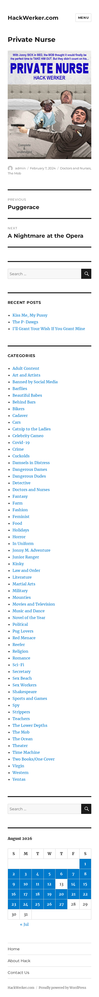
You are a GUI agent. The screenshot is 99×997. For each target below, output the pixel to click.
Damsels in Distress (31, 462)
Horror (18, 536)
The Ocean (22, 738)
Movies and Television (33, 604)
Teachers (21, 718)
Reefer (18, 644)
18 (38, 894)
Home (14, 949)
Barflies (19, 388)
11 (37, 884)
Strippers (21, 711)
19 (49, 894)
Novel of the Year (28, 617)
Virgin (18, 765)
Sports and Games (29, 698)
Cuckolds (21, 456)
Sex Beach (22, 678)
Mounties (21, 597)
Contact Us (18, 972)
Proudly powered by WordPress (62, 988)
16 (14, 894)
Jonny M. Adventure (31, 550)
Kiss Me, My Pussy (29, 315)
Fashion (20, 509)
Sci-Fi (18, 664)
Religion (20, 651)
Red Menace (24, 637)
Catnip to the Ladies (31, 429)
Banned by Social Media (35, 381)
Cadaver (20, 415)
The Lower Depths (29, 725)
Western (20, 772)
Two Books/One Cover (33, 759)
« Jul (24, 924)
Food (17, 523)
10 (26, 884)
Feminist (21, 516)
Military (20, 590)
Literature (22, 577)
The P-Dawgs (25, 322)
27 (61, 904)
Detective (21, 482)
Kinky (18, 563)
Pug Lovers (22, 631)
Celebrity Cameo (27, 435)
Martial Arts (23, 584)
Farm (17, 503)
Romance (21, 658)
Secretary (21, 671)
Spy (15, 705)
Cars (16, 422)
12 (49, 884)
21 (73, 894)
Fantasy (20, 496)
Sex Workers (24, 685)
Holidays (20, 530)
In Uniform (23, 543)
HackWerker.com (33, 17)
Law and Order (26, 570)
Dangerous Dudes (29, 476)
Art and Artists (26, 375)
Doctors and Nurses (75, 168)
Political (20, 624)
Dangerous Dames (29, 469)
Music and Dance (28, 610)
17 (26, 894)
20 (61, 894)
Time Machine (26, 752)
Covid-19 (21, 442)
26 (49, 904)
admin (20, 168)
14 (73, 884)
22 (85, 894)
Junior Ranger (25, 557)
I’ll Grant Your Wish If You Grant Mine (48, 328)
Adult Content (25, 368)
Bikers (18, 408)
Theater (20, 745)
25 (37, 904)
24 (25, 904)
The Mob (14, 173)
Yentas (18, 779)
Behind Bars (24, 402)
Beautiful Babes (27, 395)
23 (14, 904)
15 (85, 884)
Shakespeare (24, 691)
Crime (18, 449)
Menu (83, 17)
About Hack (19, 961)
